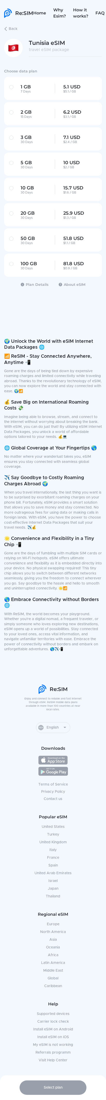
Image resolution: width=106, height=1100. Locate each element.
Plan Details (37, 284)
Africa (53, 955)
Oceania (53, 947)
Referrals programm (53, 1052)
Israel (53, 881)
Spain (53, 865)
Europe (53, 924)
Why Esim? (59, 13)
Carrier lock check (53, 1021)
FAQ (99, 13)
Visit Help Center (53, 1060)
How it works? (80, 13)
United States (53, 827)
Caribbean (53, 986)
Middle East (53, 970)
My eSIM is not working (53, 1045)
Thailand (53, 896)
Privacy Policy (53, 792)
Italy (53, 850)
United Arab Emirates (53, 873)
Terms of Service (53, 784)
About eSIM (74, 284)
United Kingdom (53, 842)
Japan (53, 888)
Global (53, 978)
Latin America (53, 963)
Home (39, 13)
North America (53, 932)
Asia (53, 939)
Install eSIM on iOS (53, 1037)
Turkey (53, 834)
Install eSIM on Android (53, 1029)
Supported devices (53, 1014)
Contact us (53, 799)
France (53, 858)
